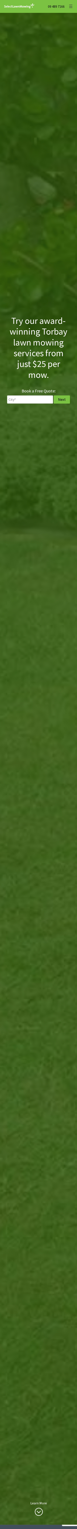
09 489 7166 (56, 6)
